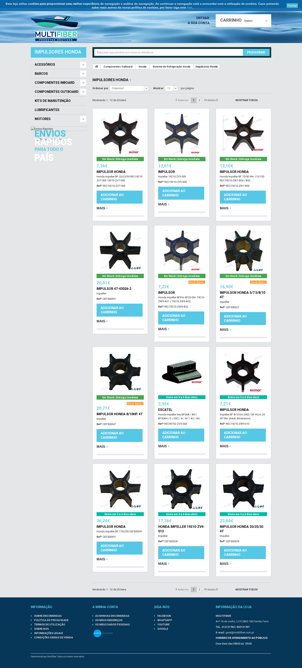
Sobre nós (41, 628)
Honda (142, 66)
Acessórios (45, 64)
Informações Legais (48, 633)
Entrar (203, 18)
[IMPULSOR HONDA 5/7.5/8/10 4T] (243, 250)
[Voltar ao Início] (96, 66)
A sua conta (199, 23)
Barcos (41, 74)
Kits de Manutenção (53, 101)
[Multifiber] (56, 28)
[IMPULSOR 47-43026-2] (120, 250)
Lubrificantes (47, 110)
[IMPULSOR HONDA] (120, 133)
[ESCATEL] (181, 372)
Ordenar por (100, 88)
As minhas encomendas (112, 615)
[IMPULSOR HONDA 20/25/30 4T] (243, 488)
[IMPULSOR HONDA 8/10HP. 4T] (120, 372)
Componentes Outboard (56, 92)
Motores (43, 119)
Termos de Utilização (49, 624)
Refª (99, 185)
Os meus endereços (108, 620)
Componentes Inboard (55, 83)
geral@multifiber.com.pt (240, 632)
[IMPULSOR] (181, 133)
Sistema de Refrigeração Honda (171, 66)
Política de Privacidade (50, 620)
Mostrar (158, 88)
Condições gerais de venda (53, 637)
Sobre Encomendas (47, 615)
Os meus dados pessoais (112, 624)
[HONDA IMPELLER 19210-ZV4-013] (181, 488)
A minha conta (105, 607)
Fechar (292, 5)
